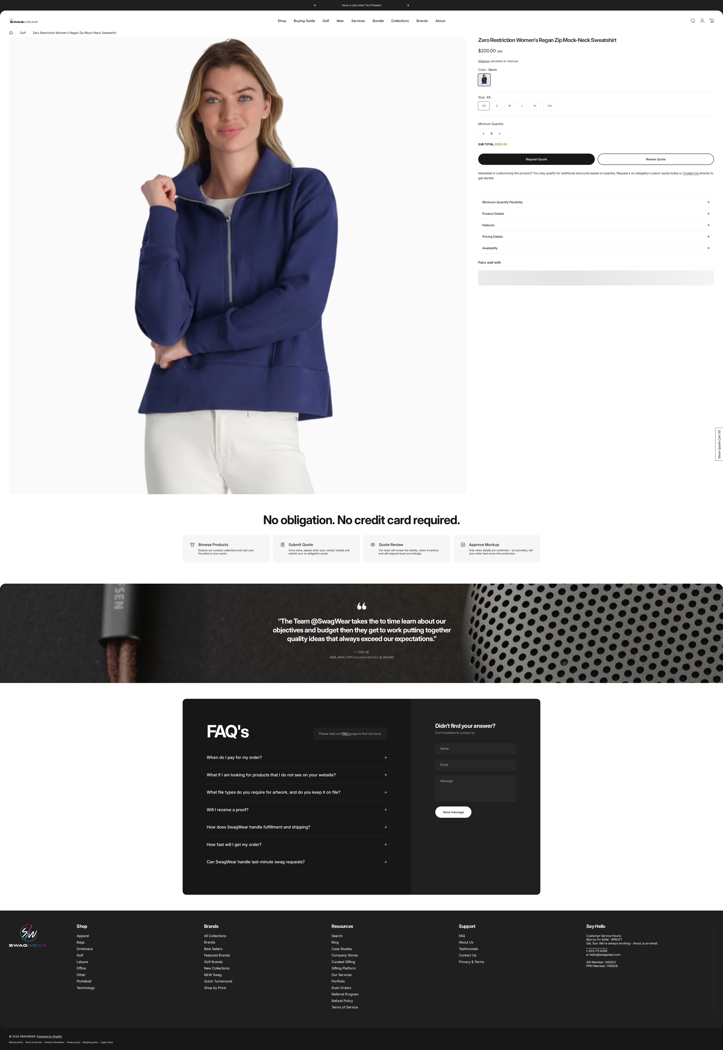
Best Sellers (213, 949)
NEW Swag (213, 975)
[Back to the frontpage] (11, 33)
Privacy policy (73, 1042)
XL (535, 105)
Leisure (82, 962)
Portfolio (338, 981)
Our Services (342, 975)
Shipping (483, 61)
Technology (86, 988)
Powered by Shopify (49, 1036)
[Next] (408, 5)
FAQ (462, 936)
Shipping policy (90, 1042)
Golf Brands (213, 962)
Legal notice (107, 1042)
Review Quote (656, 157)
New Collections (216, 968)
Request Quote (536, 159)
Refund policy (16, 1042)
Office (81, 968)
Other (81, 975)
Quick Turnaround (218, 981)
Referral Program (345, 994)
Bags (81, 942)
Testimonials (468, 949)
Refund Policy (342, 1001)
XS (484, 105)
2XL (549, 105)
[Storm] (484, 80)
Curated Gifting (343, 962)
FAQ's (346, 734)
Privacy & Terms (471, 962)
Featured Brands (217, 955)
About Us (466, 942)
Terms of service (33, 1042)
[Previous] (315, 5)
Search (337, 936)
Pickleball (84, 981)
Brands (209, 942)
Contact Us (691, 173)
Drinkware (85, 949)
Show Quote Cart (719, 444)
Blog (335, 942)
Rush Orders (341, 988)
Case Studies (342, 949)
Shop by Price (215, 988)
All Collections (215, 936)
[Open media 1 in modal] (238, 265)
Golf (23, 33)
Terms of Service (345, 1007)
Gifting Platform (344, 968)
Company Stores (345, 955)
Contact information (54, 1042)
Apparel (83, 936)
